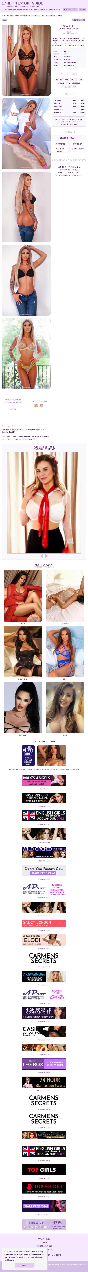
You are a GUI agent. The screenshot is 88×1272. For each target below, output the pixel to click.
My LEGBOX (49, 9)
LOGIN (82, 10)
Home (5, 9)
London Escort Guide (22, 3)
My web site (78, 144)
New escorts (12, 9)
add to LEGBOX (79, 20)
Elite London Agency (44, 1072)
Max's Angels (44, 789)
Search (56, 9)
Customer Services (44, 1246)
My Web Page (60, 144)
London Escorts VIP (38, 16)
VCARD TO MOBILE (60, 150)
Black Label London (44, 843)
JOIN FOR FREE (70, 10)
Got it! (24, 1265)
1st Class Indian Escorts (44, 1091)
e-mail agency (78, 149)
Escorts (19, 9)
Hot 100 (42, 9)
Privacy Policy (44, 1239)
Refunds (44, 1242)
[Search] (60, 10)
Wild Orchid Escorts (44, 861)
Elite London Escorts (44, 806)
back (4, 20)
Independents (27, 9)
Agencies (36, 9)
